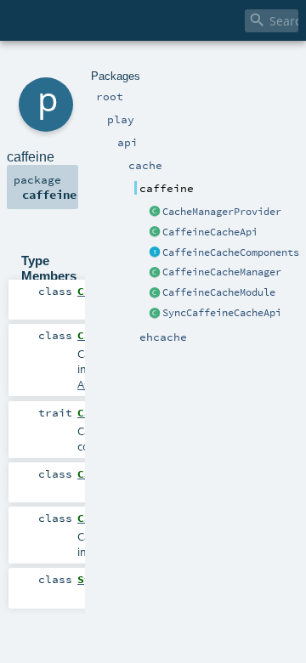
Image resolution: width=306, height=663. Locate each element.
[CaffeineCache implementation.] (155, 293)
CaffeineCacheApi (210, 232)
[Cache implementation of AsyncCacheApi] (155, 233)
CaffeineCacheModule (218, 292)
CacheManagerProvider (221, 212)
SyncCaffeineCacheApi (221, 313)
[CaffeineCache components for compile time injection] (155, 253)
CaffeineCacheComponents (230, 252)
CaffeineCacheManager (221, 272)
